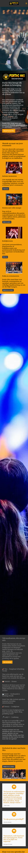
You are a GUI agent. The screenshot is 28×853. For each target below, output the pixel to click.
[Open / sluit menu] (26, 3)
